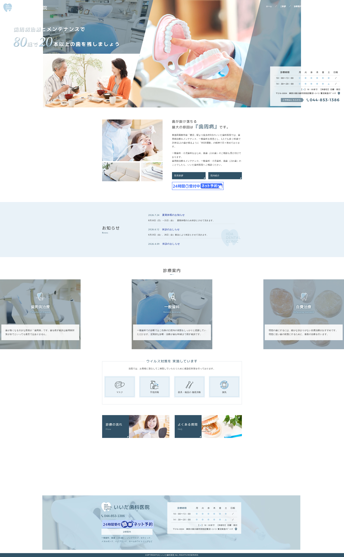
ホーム (269, 6)
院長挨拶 (178, 175)
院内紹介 (215, 175)
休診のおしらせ (171, 229)
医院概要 (334, 6)
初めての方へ (316, 6)
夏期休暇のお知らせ (173, 215)
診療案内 (298, 6)
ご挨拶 (283, 6)
